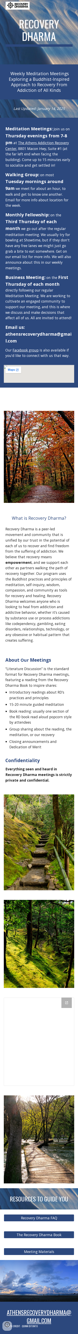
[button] (7, 1326)
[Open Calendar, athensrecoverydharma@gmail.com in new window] (66, 1003)
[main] (39, 32)
